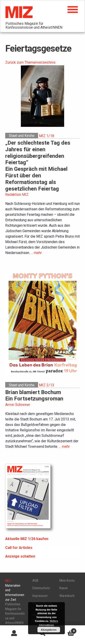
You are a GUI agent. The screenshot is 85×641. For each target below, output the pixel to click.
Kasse (63, 588)
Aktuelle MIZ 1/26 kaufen (26, 539)
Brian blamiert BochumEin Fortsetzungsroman (34, 395)
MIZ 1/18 (46, 135)
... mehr (36, 253)
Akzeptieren (48, 630)
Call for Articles (18, 547)
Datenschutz (41, 588)
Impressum (40, 596)
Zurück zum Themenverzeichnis (30, 62)
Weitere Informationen (48, 623)
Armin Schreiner (17, 404)
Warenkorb (67, 596)
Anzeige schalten (20, 556)
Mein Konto (67, 580)
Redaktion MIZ (17, 194)
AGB (35, 580)
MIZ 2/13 (46, 385)
